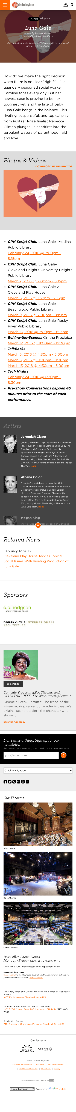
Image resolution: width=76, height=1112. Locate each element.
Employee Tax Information (22, 1064)
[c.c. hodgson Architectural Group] (20, 611)
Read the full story (14, 722)
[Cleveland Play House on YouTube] (23, 783)
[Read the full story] (21, 679)
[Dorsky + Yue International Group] (31, 626)
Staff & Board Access (55, 1064)
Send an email (10, 975)
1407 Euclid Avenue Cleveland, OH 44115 (25, 997)
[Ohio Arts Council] (45, 1050)
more (33, 466)
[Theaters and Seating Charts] (38, 845)
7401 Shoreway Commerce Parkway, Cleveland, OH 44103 (34, 1024)
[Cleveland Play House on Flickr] (18, 783)
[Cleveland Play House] (23, 5)
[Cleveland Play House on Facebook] (5, 783)
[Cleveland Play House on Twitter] (9, 783)
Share (47, 18)
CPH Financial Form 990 (28, 1069)
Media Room (46, 1069)
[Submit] (63, 757)
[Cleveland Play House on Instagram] (14, 783)
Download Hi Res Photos (53, 166)
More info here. (36, 977)
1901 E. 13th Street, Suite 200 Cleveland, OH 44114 (30, 1009)
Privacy (57, 1069)
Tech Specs (40, 1064)
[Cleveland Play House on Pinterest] (27, 783)
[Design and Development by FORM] (38, 1081)
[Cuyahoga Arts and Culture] (27, 1050)
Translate (61, 1089)
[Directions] (65, 5)
